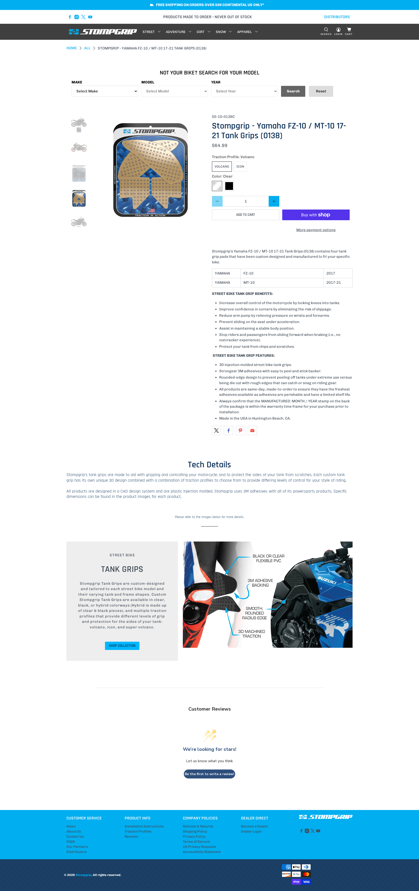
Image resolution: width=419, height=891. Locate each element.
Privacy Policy (194, 836)
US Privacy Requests (199, 847)
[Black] (229, 186)
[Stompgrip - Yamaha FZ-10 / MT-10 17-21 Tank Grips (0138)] (150, 170)
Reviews (131, 836)
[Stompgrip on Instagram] (76, 17)
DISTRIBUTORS (337, 17)
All (87, 48)
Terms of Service (196, 842)
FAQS (70, 842)
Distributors (76, 852)
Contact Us (75, 836)
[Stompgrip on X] (83, 17)
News (71, 826)
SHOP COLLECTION (122, 645)
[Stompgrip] (103, 31)
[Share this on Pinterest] (240, 430)
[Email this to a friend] (252, 430)
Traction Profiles (138, 831)
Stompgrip (83, 875)
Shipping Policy (195, 831)
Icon (240, 166)
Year (215, 82)
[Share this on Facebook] (228, 430)
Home (71, 48)
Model (147, 82)
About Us (73, 831)
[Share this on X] (216, 430)
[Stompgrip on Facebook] (70, 17)
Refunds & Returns (198, 826)
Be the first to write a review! (209, 774)
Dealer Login (251, 831)
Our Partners (77, 847)
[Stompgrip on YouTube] (90, 17)
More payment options (316, 230)
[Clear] (217, 186)
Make (77, 82)
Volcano (222, 166)
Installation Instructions (144, 826)
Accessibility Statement (202, 852)
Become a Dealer (254, 826)
